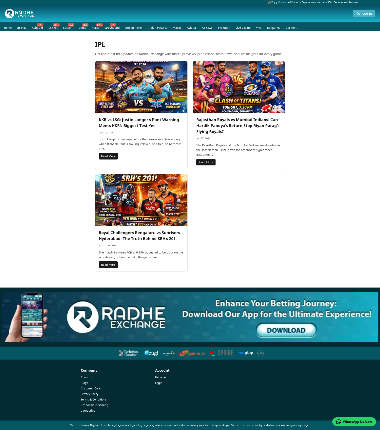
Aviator (191, 27)
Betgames (273, 27)
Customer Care (91, 388)
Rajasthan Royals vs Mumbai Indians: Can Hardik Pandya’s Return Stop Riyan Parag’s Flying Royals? (237, 125)
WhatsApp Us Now (357, 422)
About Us (87, 377)
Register (160, 377)
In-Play (21, 27)
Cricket (53, 26)
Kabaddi (37, 26)
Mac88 (177, 27)
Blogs (84, 383)
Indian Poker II (157, 27)
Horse (97, 26)
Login (158, 383)
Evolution (224, 27)
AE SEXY (207, 27)
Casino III (292, 27)
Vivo (258, 27)
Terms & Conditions (94, 399)
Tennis (82, 26)
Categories (88, 410)
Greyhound (112, 26)
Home (8, 27)
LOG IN (367, 13)
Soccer (68, 26)
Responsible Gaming (94, 405)
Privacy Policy (89, 394)
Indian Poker (133, 27)
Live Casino (243, 27)
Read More (108, 156)
